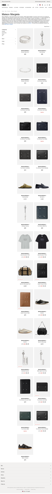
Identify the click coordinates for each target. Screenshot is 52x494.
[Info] (4, 38)
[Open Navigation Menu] (49, 5)
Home (3, 11)
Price (3, 44)
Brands (8, 11)
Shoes (3, 34)
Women (2, 468)
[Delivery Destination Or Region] (40, 5)
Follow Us (3, 484)
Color (3, 41)
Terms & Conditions (20, 489)
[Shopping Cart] (47, 5)
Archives (2, 471)
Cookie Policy (33, 489)
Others (2, 475)
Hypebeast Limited (12, 487)
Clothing (3, 31)
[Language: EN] (42, 5)
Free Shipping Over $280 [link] (41, 1)
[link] (6, 1)
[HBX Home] (4, 4)
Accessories (4, 32)
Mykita (30, 23)
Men (6, 11)
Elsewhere (3, 478)
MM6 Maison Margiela (9, 24)
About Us (3, 481)
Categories (4, 29)
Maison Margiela (14, 11)
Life (2, 35)
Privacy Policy (27, 489)
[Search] (37, 5)
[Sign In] (45, 5)
